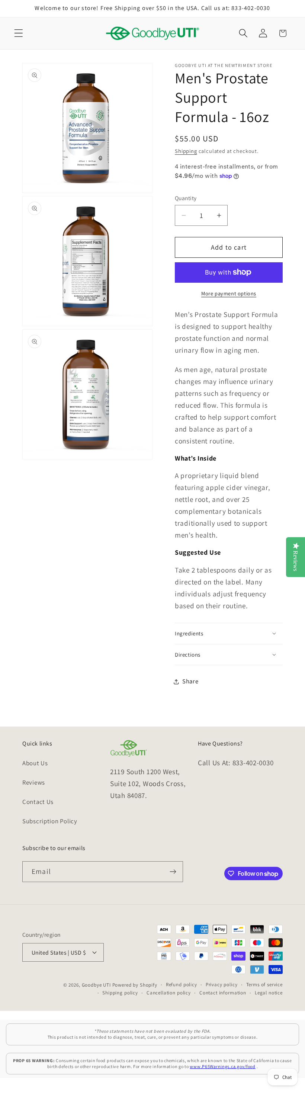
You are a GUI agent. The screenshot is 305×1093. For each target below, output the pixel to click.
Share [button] (190, 681)
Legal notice (269, 993)
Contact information (222, 993)
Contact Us (38, 802)
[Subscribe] (173, 871)
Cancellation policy (169, 993)
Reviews (33, 782)
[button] (19, 33)
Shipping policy (120, 993)
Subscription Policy (49, 821)
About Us (35, 763)
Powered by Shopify (134, 985)
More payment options (228, 293)
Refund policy (181, 984)
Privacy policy (222, 984)
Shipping (186, 150)
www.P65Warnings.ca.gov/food (222, 1066)
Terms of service (264, 984)
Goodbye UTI (96, 985)
